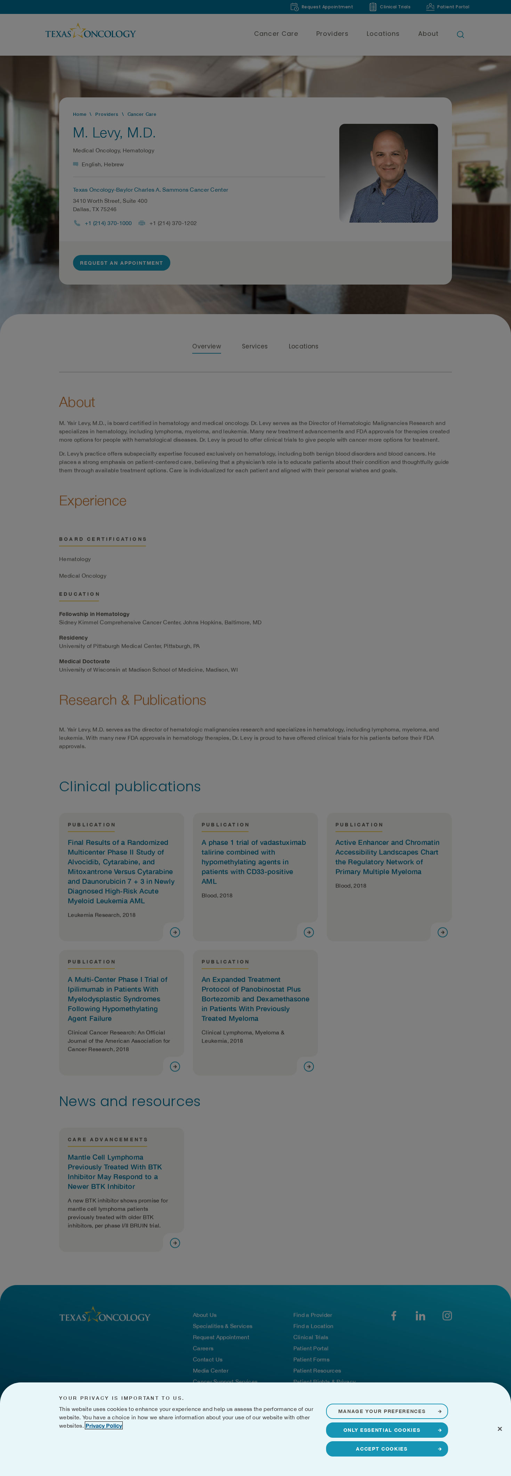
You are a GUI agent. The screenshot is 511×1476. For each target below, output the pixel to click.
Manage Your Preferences (382, 1411)
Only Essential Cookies (382, 1430)
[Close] (500, 1428)
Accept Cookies (382, 1449)
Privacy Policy (104, 1425)
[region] (255, 1429)
